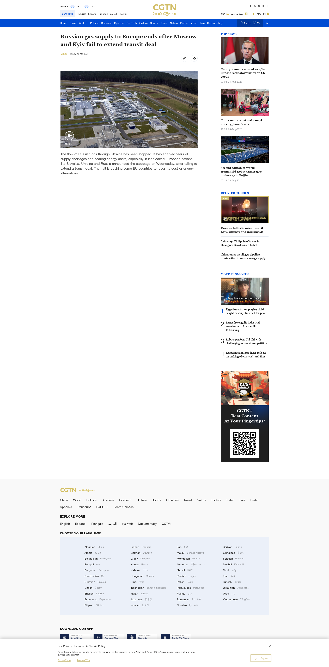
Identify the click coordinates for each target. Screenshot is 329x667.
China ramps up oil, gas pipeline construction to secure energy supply (243, 256)
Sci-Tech (132, 23)
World (82, 23)
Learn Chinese (124, 507)
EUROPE (102, 507)
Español (92, 13)
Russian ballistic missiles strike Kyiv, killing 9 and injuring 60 (243, 230)
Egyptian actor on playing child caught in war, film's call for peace (246, 311)
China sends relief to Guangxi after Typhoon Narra (241, 122)
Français (103, 13)
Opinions (119, 23)
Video (194, 23)
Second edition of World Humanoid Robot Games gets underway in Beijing (241, 171)
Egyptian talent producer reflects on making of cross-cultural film (246, 354)
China (73, 23)
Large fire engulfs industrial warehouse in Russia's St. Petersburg (243, 326)
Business (106, 23)
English (82, 13)
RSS (223, 14)
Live (202, 23)
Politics (94, 23)
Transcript (84, 507)
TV (258, 23)
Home (63, 23)
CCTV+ (167, 523)
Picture (184, 23)
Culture (143, 23)
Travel (164, 23)
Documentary (215, 23)
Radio (247, 23)
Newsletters (236, 14)
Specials (66, 507)
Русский (123, 13)
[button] (69, 136)
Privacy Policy (64, 660)
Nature (174, 23)
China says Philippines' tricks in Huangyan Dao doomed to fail (240, 243)
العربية (113, 13)
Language (67, 13)
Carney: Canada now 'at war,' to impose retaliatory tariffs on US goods (243, 73)
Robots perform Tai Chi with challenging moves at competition (246, 341)
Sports (154, 23)
